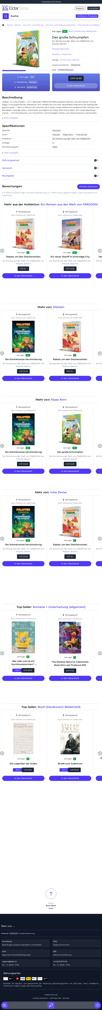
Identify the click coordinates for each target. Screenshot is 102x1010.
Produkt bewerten (60, 49)
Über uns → (8, 926)
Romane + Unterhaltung (33, 25)
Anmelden (93, 8)
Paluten (55, 54)
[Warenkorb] (97, 1005)
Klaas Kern (67, 54)
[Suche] (51, 1005)
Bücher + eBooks (14, 25)
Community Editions (69, 60)
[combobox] (54, 16)
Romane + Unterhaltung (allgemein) (60, 25)
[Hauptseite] (26, 8)
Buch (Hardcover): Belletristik (90, 25)
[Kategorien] (4, 1005)
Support (80, 8)
